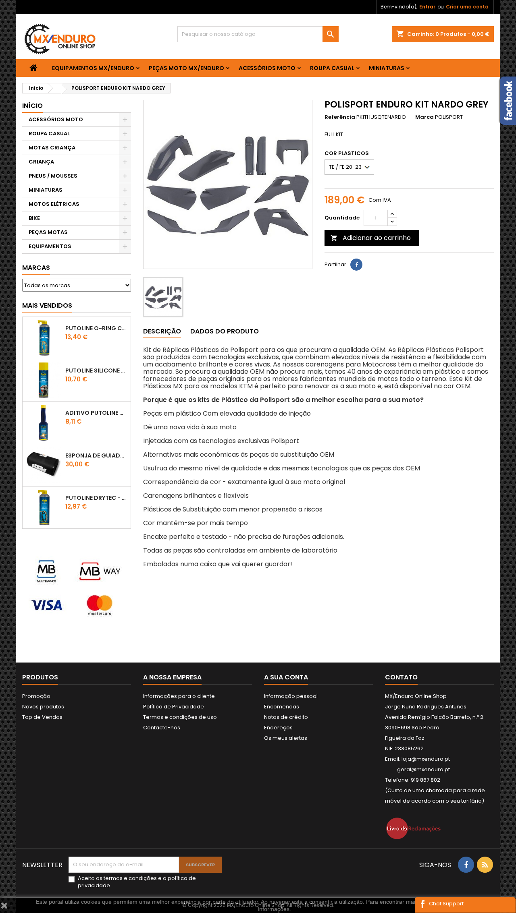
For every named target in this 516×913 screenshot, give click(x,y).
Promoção (36, 696)
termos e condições (130, 878)
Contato (401, 677)
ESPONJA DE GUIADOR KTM (96, 455)
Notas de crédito (286, 717)
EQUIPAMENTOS (50, 246)
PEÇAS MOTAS (48, 232)
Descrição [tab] (162, 331)
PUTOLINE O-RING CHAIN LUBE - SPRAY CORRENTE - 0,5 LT (96, 328)
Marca (424, 117)
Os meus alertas (285, 738)
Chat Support (446, 903)
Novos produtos (43, 706)
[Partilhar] (356, 265)
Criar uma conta (467, 6)
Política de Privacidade (173, 706)
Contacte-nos (161, 727)
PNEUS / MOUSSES (53, 176)
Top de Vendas (42, 717)
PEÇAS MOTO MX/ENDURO (186, 68)
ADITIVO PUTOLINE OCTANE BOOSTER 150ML (96, 413)
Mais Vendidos (47, 305)
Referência (340, 117)
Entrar (427, 6)
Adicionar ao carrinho (371, 237)
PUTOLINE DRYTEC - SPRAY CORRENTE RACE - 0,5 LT (96, 498)
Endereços (278, 727)
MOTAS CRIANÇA (52, 147)
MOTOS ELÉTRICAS (54, 204)
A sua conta (286, 677)
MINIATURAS (386, 68)
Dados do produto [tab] (224, 331)
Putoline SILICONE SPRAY (96, 370)
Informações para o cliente (179, 696)
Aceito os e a (137, 882)
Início (32, 105)
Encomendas (281, 706)
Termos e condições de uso (180, 717)
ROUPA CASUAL (332, 68)
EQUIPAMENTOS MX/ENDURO (93, 68)
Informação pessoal (291, 696)
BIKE (34, 218)
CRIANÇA (41, 162)
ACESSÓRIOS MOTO (267, 68)
